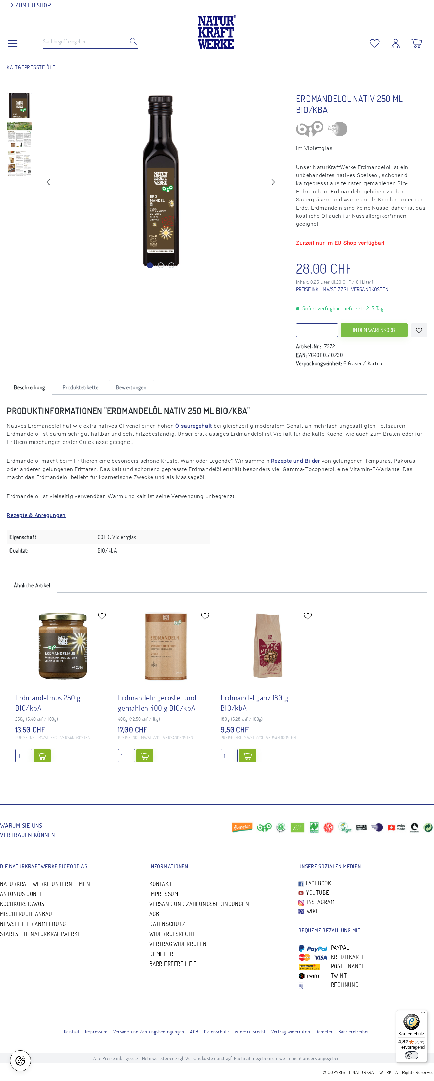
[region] (144, 183)
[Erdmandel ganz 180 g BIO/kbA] (268, 646)
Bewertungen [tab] (131, 387)
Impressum (163, 894)
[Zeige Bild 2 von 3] (161, 265)
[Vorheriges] (48, 181)
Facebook (317, 883)
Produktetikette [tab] (80, 387)
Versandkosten (200, 1058)
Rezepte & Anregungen (36, 515)
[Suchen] (131, 41)
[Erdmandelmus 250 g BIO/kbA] (63, 646)
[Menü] (423, 1014)
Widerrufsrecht (172, 933)
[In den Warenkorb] (42, 755)
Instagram (320, 901)
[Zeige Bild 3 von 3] (172, 265)
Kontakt (160, 883)
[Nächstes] (273, 181)
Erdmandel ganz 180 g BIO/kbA (254, 702)
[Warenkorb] (416, 41)
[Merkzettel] (374, 41)
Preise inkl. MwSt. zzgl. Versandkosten (342, 289)
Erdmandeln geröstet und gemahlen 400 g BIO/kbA (157, 702)
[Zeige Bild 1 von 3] (150, 265)
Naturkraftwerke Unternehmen (45, 883)
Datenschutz (167, 923)
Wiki (311, 911)
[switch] (411, 1055)
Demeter (161, 953)
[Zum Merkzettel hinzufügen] (419, 330)
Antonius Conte (21, 894)
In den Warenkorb (374, 330)
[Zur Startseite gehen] (217, 30)
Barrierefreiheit (173, 963)
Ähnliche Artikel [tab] (32, 585)
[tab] (29, 387)
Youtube (316, 892)
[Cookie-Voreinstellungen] (20, 1061)
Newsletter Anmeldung (33, 923)
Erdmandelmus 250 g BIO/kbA (48, 702)
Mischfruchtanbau (26, 913)
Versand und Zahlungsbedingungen (199, 903)
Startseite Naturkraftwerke (40, 933)
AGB (154, 913)
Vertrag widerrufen (178, 943)
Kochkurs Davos (22, 903)
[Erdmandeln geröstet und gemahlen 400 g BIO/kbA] (166, 646)
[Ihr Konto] (395, 41)
